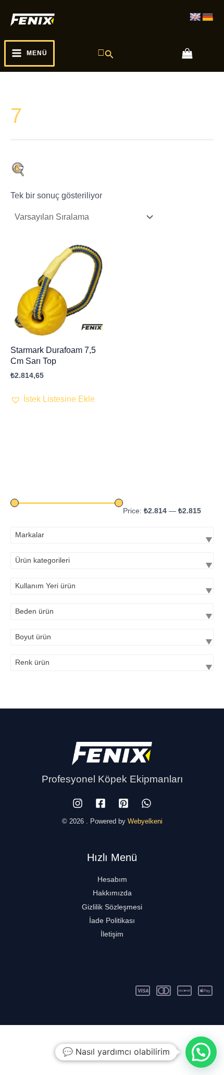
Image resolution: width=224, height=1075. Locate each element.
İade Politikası (112, 920)
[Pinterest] (123, 803)
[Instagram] (77, 803)
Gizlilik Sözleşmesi (112, 907)
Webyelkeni (145, 821)
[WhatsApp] (146, 803)
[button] (105, 53)
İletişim (112, 934)
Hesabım (112, 879)
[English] (195, 17)
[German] (208, 17)
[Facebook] (100, 803)
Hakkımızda (112, 893)
